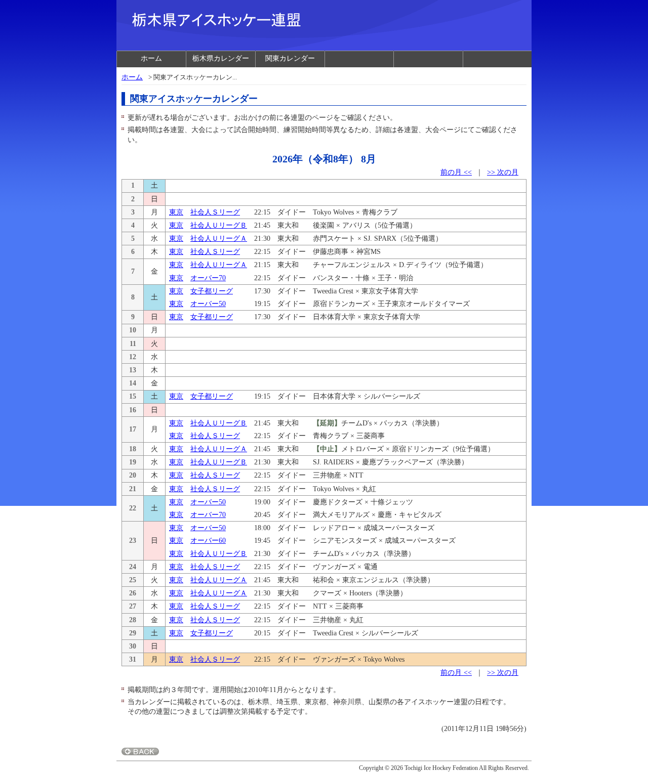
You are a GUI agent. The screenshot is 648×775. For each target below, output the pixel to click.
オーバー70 (208, 278)
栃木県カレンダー (220, 58)
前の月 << (456, 172)
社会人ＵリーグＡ (218, 238)
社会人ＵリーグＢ (218, 225)
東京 (176, 212)
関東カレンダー (290, 58)
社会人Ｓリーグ (215, 212)
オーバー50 (208, 304)
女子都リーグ (211, 291)
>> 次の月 (502, 172)
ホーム (151, 58)
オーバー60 (208, 540)
